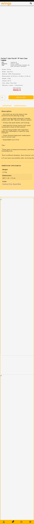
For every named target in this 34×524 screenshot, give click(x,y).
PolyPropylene (23, 66)
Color (10, 92)
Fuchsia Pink (7, 184)
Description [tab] (7, 106)
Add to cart (21, 97)
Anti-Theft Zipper (18, 65)
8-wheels (12, 65)
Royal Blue (17, 184)
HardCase (13, 63)
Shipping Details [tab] (20, 106)
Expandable (24, 65)
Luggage (17, 63)
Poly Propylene (17, 66)
